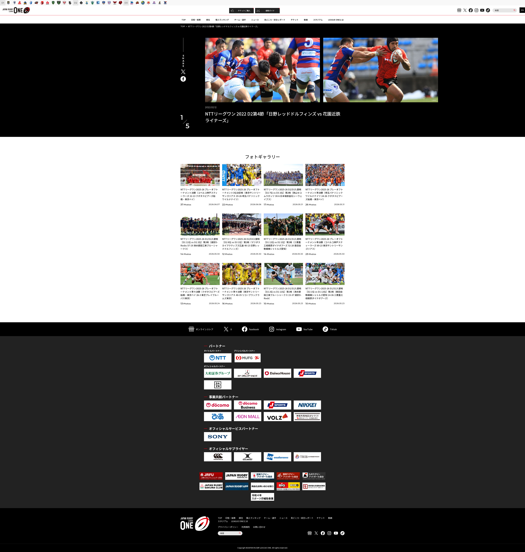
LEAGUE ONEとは (336, 19)
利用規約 (246, 526)
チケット (294, 19)
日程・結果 (196, 19)
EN (522, 10)
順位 (208, 19)
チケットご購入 (244, 10)
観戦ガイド (270, 10)
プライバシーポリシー (228, 526)
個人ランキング (222, 19)
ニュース (255, 19)
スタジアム (318, 19)
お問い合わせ (259, 526)
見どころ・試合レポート (274, 19)
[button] (209, 70)
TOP (184, 19)
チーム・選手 (240, 19)
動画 (306, 19)
